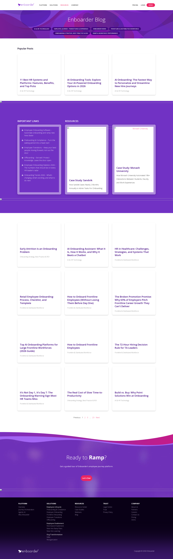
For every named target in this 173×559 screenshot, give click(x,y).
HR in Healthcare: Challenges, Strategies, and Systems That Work (132, 252)
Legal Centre (107, 507)
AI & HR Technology (41, 29)
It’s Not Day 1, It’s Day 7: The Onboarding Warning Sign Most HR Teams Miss (38, 395)
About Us (134, 507)
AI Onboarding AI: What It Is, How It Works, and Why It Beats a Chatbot (86, 252)
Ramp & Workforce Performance (105, 33)
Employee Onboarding (54, 512)
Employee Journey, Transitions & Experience (71, 29)
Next (98, 417)
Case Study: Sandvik (80, 180)
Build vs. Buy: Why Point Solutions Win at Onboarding (131, 394)
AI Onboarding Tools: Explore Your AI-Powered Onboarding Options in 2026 (84, 83)
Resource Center (81, 507)
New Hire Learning (53, 531)
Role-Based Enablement (55, 526)
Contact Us (135, 515)
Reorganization (52, 540)
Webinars (78, 512)
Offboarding (51, 520)
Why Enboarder (23, 515)
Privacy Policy (108, 512)
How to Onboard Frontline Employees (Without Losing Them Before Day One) (83, 300)
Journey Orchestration (26, 509)
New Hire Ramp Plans (54, 528)
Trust (105, 509)
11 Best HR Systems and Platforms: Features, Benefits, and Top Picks (37, 83)
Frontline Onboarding (54, 515)
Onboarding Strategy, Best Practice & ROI (71, 33)
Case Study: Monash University (128, 169)
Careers (134, 512)
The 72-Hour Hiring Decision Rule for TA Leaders (131, 346)
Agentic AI (22, 512)
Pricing (133, 517)
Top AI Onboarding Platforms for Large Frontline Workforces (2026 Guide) (39, 348)
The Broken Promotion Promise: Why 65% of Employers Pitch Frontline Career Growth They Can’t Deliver (133, 301)
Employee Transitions (54, 517)
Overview (21, 507)
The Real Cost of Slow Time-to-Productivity (85, 394)
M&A (48, 537)
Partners (134, 509)
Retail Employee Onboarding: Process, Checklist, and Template (37, 300)
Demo (133, 520)
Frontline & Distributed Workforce (125, 29)
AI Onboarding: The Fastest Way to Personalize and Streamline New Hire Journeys (133, 83)
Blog (76, 515)
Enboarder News (99, 29)
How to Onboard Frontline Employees (82, 346)
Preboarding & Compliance (56, 509)
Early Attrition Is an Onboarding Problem (38, 250)
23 (93, 417)
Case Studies (79, 509)
